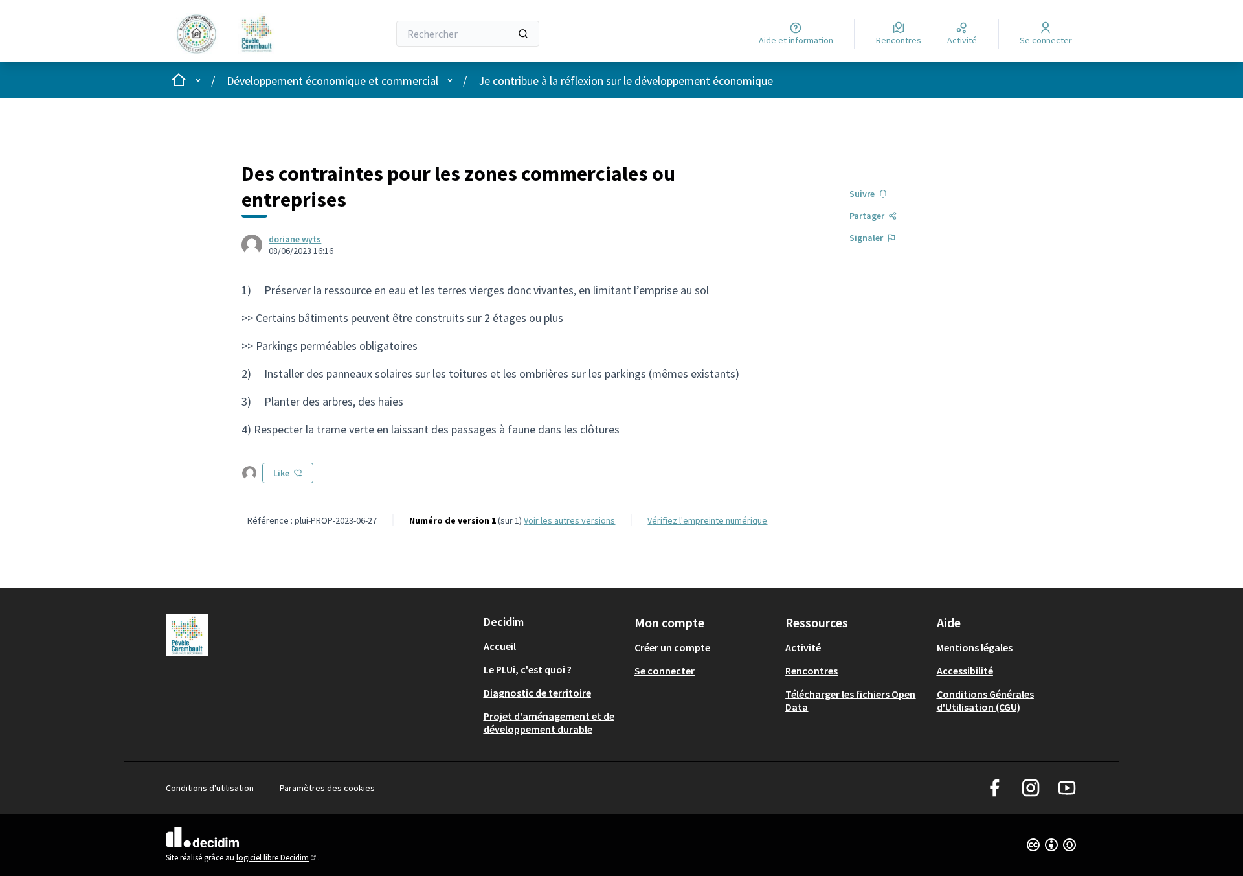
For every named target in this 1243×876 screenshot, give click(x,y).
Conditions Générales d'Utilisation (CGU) (985, 700)
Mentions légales (975, 647)
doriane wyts (295, 239)
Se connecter (664, 670)
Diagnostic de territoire (537, 692)
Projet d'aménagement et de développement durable (549, 722)
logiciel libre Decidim (277, 857)
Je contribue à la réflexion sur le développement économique (625, 80)
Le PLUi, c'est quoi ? (528, 669)
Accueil (500, 646)
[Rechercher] (523, 33)
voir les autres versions (569, 520)
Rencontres (811, 670)
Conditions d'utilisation (210, 788)
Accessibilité (965, 670)
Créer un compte (672, 647)
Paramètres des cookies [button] (327, 788)
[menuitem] (554, 646)
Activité (803, 647)
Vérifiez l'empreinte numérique (707, 520)
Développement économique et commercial (332, 80)
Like (281, 473)
